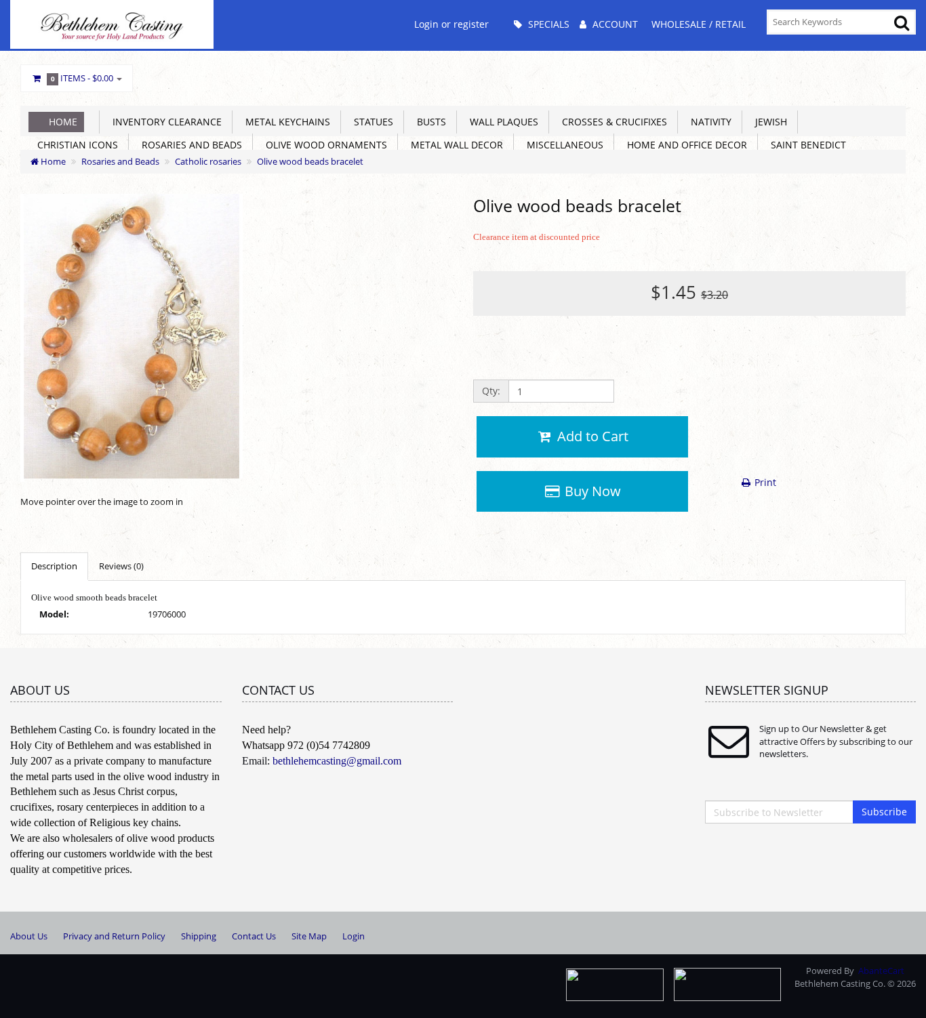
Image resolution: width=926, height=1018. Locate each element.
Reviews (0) (121, 566)
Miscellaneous (562, 144)
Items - (82, 78)
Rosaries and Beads (189, 144)
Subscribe (884, 811)
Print (764, 482)
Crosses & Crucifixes (612, 121)
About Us (28, 936)
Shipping (198, 936)
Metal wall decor (454, 144)
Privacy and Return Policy (114, 936)
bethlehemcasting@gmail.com (337, 761)
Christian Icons (75, 144)
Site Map (309, 936)
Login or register (451, 24)
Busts (428, 121)
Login (353, 936)
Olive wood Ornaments (323, 144)
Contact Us (254, 936)
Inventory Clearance (164, 121)
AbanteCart (881, 970)
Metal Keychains (285, 121)
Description (54, 566)
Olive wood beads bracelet (310, 161)
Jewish (768, 121)
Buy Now (591, 491)
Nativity (708, 121)
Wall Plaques (501, 121)
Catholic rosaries (208, 161)
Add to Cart (591, 436)
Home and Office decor (684, 144)
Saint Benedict (805, 144)
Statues (370, 121)
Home (63, 121)
